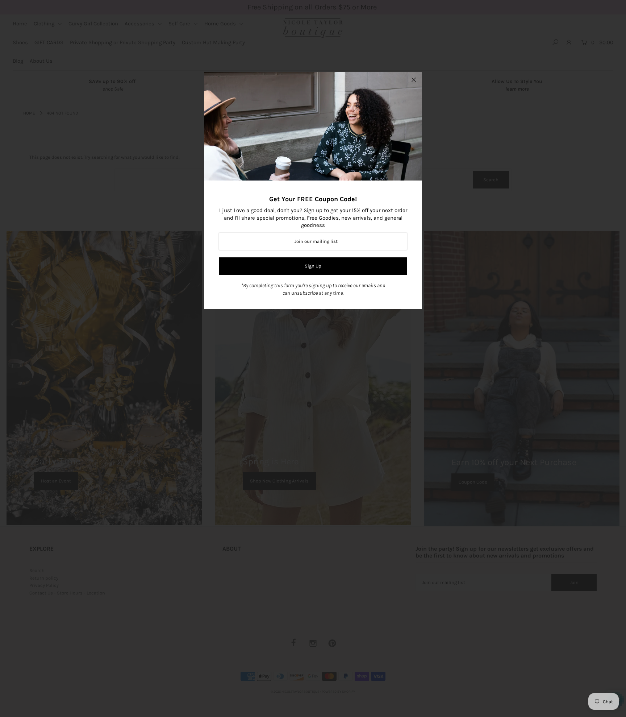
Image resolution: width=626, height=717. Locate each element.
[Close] (414, 80)
